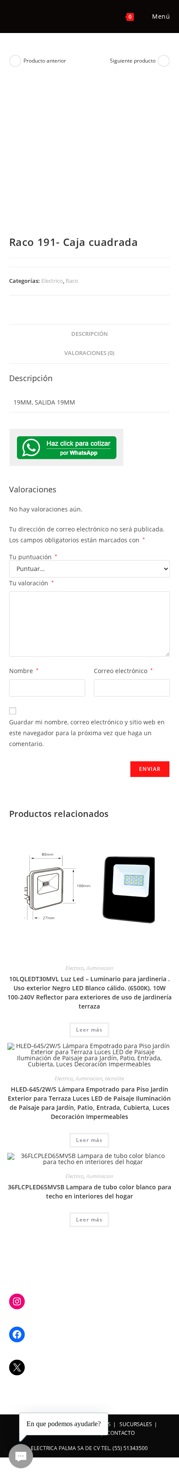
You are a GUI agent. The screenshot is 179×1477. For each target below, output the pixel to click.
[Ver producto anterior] (15, 61)
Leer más (89, 1029)
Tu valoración (31, 583)
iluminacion (99, 968)
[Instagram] (17, 1301)
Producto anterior (44, 60)
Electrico (52, 281)
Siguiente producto (133, 60)
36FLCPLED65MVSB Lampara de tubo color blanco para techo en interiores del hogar (89, 1191)
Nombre (24, 671)
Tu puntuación (33, 557)
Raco (72, 281)
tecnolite (114, 1078)
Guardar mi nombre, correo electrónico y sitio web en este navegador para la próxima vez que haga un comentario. (87, 733)
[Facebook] (17, 1334)
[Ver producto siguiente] (164, 61)
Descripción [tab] (89, 334)
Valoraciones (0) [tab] (89, 353)
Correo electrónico (123, 671)
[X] (17, 1367)
